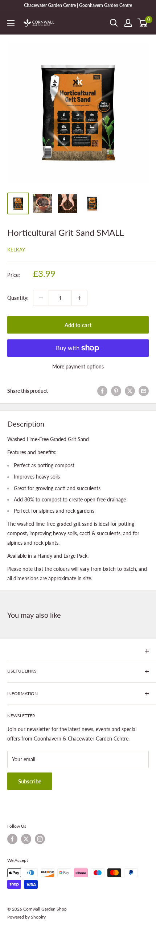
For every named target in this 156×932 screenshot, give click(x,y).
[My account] (128, 23)
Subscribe (29, 781)
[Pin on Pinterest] (116, 391)
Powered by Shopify (26, 917)
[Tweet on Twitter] (130, 391)
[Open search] (114, 23)
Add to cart (78, 325)
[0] (142, 23)
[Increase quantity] (79, 298)
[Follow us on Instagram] (40, 839)
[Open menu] (11, 23)
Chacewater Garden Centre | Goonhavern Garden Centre (78, 5)
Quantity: (18, 298)
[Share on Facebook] (102, 391)
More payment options (78, 366)
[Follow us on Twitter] (26, 839)
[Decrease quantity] (41, 298)
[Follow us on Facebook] (12, 839)
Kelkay (16, 250)
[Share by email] (144, 391)
